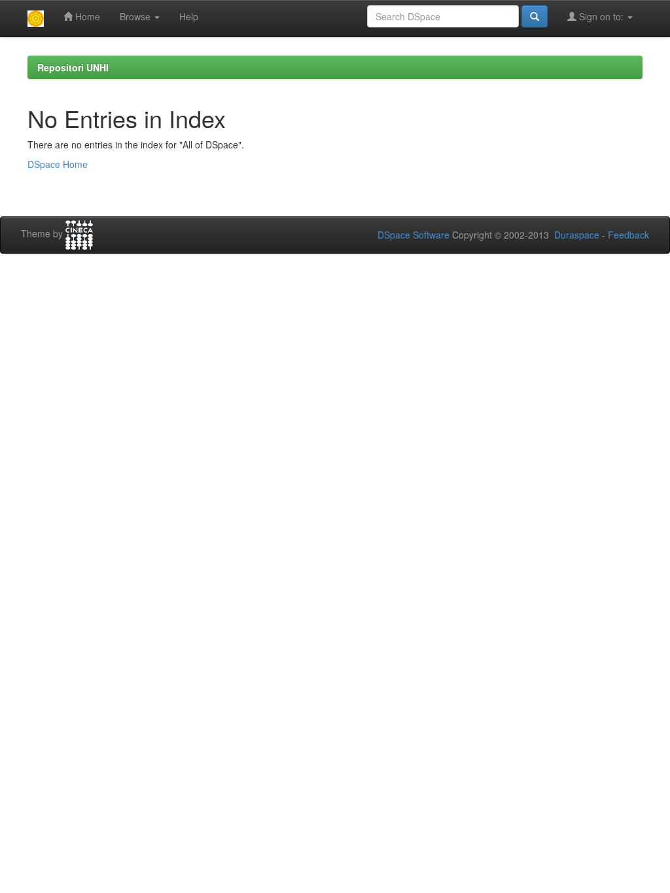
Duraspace (576, 234)
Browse (136, 16)
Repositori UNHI (73, 67)
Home (86, 16)
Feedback (628, 234)
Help (188, 16)
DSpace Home (57, 164)
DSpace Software (414, 234)
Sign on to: (601, 16)
